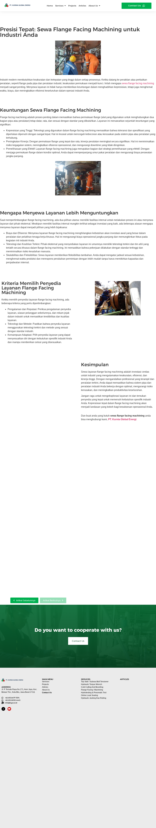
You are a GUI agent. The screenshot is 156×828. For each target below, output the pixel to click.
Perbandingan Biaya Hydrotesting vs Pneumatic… (30, 586)
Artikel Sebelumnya (25, 600)
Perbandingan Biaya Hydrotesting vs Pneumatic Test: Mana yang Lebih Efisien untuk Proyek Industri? (136, 808)
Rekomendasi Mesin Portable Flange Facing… (37, 420)
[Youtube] (9, 709)
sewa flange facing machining (138, 83)
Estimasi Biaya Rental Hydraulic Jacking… (34, 502)
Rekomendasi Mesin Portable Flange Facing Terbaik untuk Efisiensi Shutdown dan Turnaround (136, 711)
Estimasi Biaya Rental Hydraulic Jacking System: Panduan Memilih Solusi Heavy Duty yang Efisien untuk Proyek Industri (137, 760)
